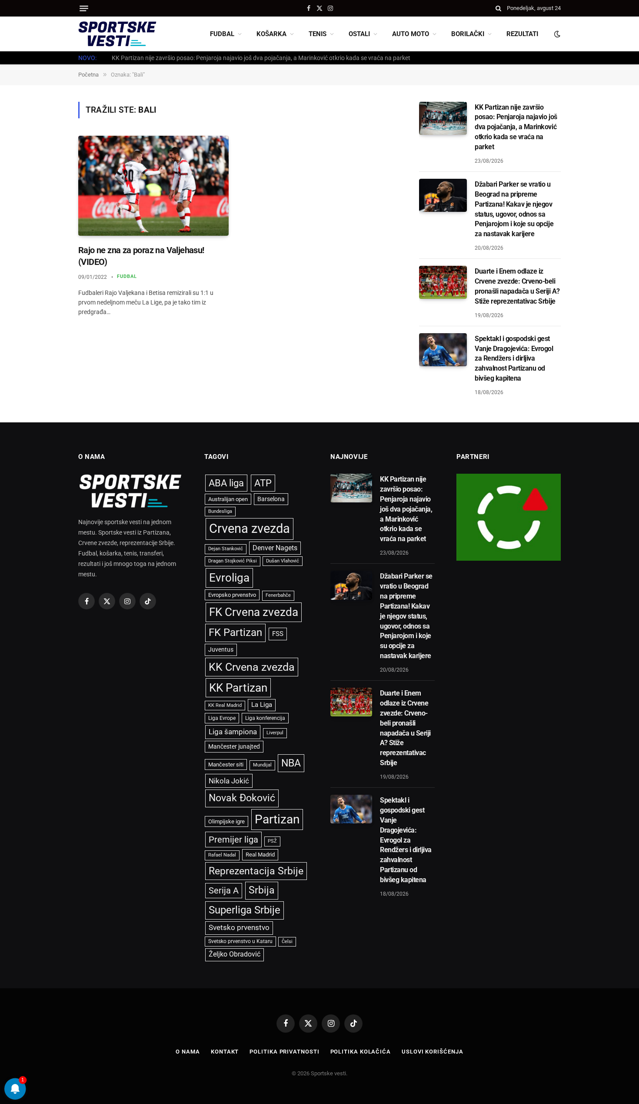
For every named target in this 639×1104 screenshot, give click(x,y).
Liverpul (274, 733)
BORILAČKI (467, 34)
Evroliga (229, 577)
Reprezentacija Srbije (256, 871)
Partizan (277, 819)
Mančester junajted (234, 746)
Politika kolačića (360, 1051)
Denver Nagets (275, 548)
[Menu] (84, 8)
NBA (291, 763)
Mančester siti (225, 764)
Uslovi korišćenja (432, 1051)
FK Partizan (235, 632)
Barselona (271, 498)
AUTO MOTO (410, 34)
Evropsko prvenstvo (232, 595)
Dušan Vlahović (282, 561)
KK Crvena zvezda (252, 667)
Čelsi (287, 941)
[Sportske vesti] (117, 34)
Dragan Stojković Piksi (232, 561)
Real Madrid (260, 854)
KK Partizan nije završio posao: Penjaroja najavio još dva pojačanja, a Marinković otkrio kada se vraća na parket (516, 127)
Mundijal (262, 765)
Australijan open (228, 499)
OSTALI (359, 34)
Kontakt (225, 1051)
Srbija (262, 890)
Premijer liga (233, 839)
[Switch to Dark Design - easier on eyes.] (556, 33)
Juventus (220, 649)
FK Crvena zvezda (253, 612)
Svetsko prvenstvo (239, 927)
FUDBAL (222, 34)
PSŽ (272, 841)
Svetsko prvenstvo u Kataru (240, 941)
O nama (188, 1051)
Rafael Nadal (222, 855)
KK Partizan (238, 687)
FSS (277, 634)
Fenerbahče (278, 595)
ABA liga (226, 483)
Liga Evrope (222, 718)
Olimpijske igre (226, 821)
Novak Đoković (242, 798)
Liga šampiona (233, 731)
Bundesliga (220, 511)
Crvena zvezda (249, 528)
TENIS (317, 34)
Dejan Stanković (225, 549)
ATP (263, 483)
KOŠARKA (271, 34)
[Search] (498, 8)
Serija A (224, 891)
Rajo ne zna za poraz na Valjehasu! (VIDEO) (141, 256)
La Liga (261, 705)
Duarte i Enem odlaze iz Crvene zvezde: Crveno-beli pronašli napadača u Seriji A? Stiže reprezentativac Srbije (517, 286)
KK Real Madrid (225, 705)
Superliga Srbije (244, 910)
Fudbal (127, 276)
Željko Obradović (234, 954)
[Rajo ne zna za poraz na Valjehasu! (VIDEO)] (153, 186)
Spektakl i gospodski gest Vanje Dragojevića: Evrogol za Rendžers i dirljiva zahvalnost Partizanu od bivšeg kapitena (514, 359)
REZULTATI (522, 34)
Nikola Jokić (229, 780)
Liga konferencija (265, 718)
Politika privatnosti (284, 1051)
